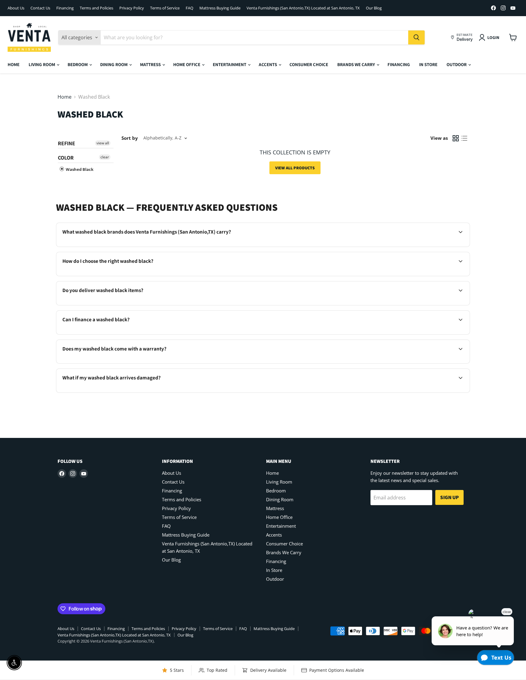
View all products (295, 168)
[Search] (416, 37)
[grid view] (455, 138)
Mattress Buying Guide (219, 8)
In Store (428, 64)
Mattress (151, 64)
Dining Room (114, 64)
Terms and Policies (96, 8)
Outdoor (457, 64)
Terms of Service (165, 8)
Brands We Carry (356, 64)
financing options (114, 333)
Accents (268, 64)
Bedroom (78, 64)
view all (102, 143)
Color (66, 157)
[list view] (464, 138)
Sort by (129, 138)
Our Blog (374, 8)
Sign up (449, 497)
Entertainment (230, 64)
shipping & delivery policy (421, 304)
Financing (65, 8)
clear (104, 157)
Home (13, 64)
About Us (16, 8)
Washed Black (79, 169)
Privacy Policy (131, 8)
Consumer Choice (308, 64)
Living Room (42, 64)
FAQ (189, 8)
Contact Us (40, 8)
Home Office (187, 64)
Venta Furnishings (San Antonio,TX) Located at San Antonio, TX (303, 8)
